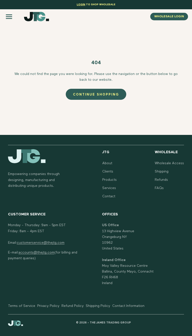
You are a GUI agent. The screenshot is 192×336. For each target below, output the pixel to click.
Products (109, 180)
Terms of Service (21, 306)
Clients (107, 171)
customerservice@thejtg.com (40, 242)
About (107, 163)
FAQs (159, 188)
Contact (108, 196)
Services (109, 188)
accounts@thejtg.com (36, 252)
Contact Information (128, 306)
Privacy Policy (48, 306)
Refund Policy (73, 306)
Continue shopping (96, 94)
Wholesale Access (169, 163)
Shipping (161, 171)
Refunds (161, 180)
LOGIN (81, 4)
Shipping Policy (98, 306)
